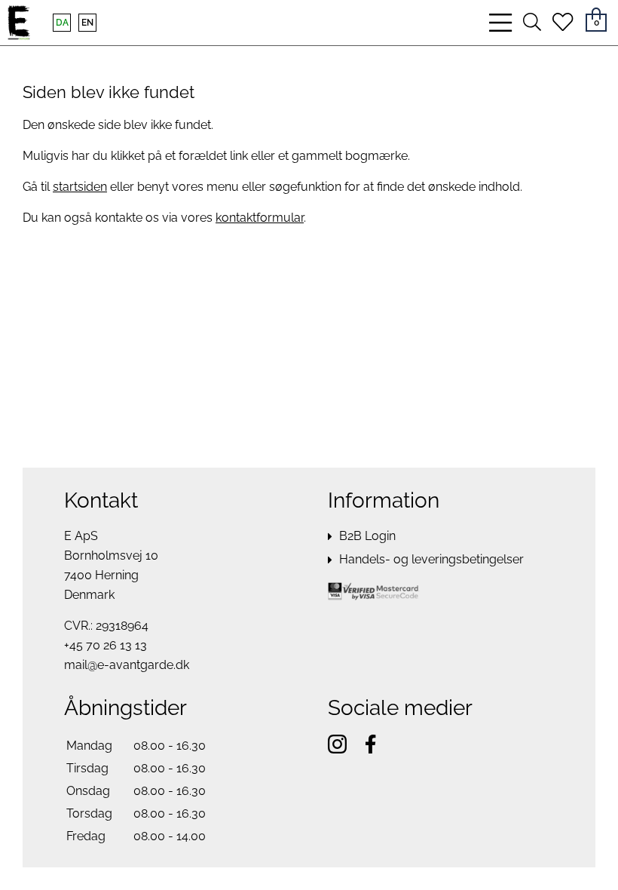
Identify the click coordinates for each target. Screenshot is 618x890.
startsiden (80, 187)
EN (87, 22)
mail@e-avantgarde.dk (126, 665)
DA (62, 22)
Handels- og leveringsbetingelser (431, 559)
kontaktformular (260, 217)
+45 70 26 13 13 (105, 645)
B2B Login (367, 536)
